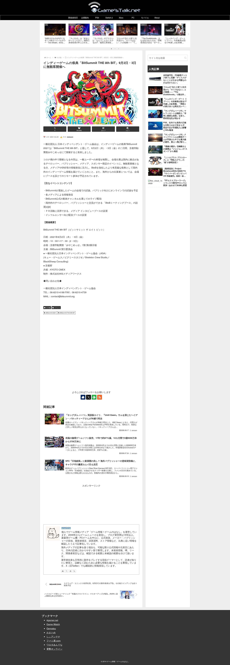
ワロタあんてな (54, 644)
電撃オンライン (54, 648)
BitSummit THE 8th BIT (67, 313)
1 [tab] (111, 49)
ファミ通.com (53, 640)
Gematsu (51, 628)
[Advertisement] (91, 333)
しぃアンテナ (53, 636)
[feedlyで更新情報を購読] (94, 397)
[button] (127, 129)
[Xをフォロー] (88, 397)
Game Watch (53, 624)
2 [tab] (115, 49)
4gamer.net (52, 620)
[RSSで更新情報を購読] (99, 397)
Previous (41, 34)
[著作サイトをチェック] (83, 397)
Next (188, 34)
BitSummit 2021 (51, 313)
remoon (66, 527)
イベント (57, 308)
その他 (48, 308)
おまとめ (51, 632)
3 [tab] (118, 49)
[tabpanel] (55, 34)
